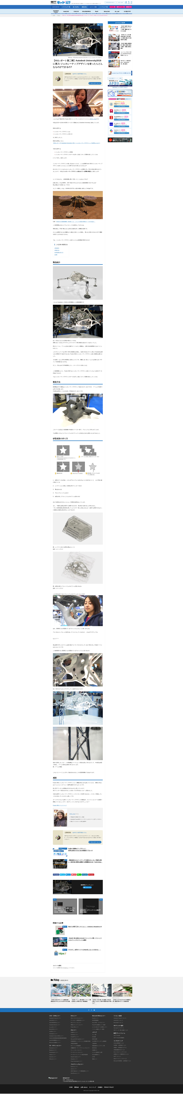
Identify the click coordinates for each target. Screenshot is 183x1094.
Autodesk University (78, 57)
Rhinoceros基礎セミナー (54, 1042)
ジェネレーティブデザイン (97, 57)
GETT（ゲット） (117, 1056)
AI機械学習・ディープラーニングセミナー (80, 1047)
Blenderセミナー (53, 1050)
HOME (54, 15)
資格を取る (84, 7)
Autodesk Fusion (56, 11)
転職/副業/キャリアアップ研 (98, 1045)
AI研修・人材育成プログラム (120, 1047)
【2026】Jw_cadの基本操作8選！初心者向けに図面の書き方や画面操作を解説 (126, 37)
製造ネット (94, 1059)
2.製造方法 (56, 250)
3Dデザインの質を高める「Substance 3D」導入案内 (126, 62)
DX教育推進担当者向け (110, 2)
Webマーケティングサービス (120, 1058)
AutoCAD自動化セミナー (54, 1040)
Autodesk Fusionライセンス (120, 1018)
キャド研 (94, 1034)
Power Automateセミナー (76, 1061)
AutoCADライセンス (118, 1020)
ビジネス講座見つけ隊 (97, 1052)
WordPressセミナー (75, 1073)
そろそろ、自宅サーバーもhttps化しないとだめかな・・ (84, 949)
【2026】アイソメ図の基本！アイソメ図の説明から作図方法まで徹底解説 (81, 1000)
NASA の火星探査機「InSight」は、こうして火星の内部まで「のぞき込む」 (75, 221)
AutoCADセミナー (53, 1020)
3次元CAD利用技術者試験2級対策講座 (58, 1038)
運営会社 (76, 1087)
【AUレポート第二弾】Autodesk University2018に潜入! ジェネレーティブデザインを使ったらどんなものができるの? (84, 15)
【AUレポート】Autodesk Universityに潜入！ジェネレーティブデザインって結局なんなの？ (76, 143)
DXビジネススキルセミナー (77, 1018)
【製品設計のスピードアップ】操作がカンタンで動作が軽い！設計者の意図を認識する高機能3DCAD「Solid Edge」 (85, 861)
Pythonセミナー (74, 1066)
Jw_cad (117, 11)
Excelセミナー (95, 1018)
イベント (89, 57)
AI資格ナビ (94, 1050)
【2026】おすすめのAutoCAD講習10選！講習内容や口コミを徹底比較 (122, 1000)
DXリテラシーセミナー (76, 1022)
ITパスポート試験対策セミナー (78, 1020)
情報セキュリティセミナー (77, 1024)
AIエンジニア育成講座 (76, 1045)
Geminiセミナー (74, 1034)
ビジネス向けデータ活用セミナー (99, 1027)
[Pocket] (73, 875)
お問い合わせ (84, 1087)
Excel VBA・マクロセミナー (98, 1022)
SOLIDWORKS (86, 11)
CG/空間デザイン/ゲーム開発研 (99, 1041)
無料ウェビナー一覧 (121, 6)
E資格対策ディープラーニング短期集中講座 (80, 1041)
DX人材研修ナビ (96, 1054)
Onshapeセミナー (53, 1033)
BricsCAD (107, 11)
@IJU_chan (93, 119)
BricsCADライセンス (118, 1022)
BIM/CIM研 (94, 1039)
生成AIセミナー (74, 1032)
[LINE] (79, 875)
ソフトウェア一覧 (66, 7)
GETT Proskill (117, 1035)
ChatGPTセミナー (75, 1036)
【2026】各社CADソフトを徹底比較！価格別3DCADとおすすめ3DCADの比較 (60, 1000)
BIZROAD (94, 1047)
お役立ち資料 (120, 2)
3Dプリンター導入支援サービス (121, 1030)
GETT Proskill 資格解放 (119, 1037)
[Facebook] (56, 875)
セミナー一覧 (112, 6)
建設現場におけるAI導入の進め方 (120, 87)
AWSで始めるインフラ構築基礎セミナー (80, 1071)
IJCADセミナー (52, 1031)
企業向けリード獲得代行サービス (121, 1054)
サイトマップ (92, 1087)
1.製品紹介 (56, 248)
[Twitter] (62, 875)
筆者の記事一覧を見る (96, 83)
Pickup (58, 15)
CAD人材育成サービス (119, 1043)
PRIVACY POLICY (109, 1087)
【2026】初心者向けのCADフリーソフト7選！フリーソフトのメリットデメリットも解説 (85, 939)
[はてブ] (68, 875)
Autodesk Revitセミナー (54, 1024)
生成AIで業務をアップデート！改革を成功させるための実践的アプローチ (80, 849)
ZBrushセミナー (53, 1059)
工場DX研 (94, 1043)
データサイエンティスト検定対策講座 (79, 1054)
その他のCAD (127, 11)
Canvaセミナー (52, 1056)
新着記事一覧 (128, 6)
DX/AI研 (94, 1036)
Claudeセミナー (74, 1059)
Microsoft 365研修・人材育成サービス (122, 1060)
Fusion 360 (85, 57)
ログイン (66, 967)
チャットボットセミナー (76, 1050)
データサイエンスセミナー (77, 1052)
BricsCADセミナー (53, 1029)
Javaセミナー (74, 1068)
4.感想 (55, 254)
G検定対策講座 (74, 1043)
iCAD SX (76, 11)
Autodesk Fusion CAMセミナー (56, 1035)
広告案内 (100, 1087)
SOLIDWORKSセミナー (54, 1022)
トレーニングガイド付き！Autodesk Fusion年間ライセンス (126, 53)
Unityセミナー (52, 1054)
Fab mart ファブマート (119, 1027)
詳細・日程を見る (122, 106)
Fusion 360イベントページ (60, 805)
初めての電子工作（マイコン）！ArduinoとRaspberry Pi (85, 926)
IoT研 (93, 1056)
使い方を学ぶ (76, 7)
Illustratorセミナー (53, 1047)
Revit (96, 11)
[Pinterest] (91, 875)
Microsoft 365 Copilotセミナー (77, 1039)
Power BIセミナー (75, 1027)
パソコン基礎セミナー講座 (98, 1029)
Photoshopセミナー (53, 1052)
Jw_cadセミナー (53, 1027)
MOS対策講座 (95, 1020)
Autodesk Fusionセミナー (55, 1018)
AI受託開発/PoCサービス (119, 1049)
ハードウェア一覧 (104, 7)
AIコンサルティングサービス (120, 1052)
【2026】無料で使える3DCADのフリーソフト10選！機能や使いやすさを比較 (126, 29)
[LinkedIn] (85, 875)
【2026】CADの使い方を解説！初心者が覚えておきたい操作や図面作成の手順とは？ (101, 1001)
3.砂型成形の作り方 (58, 252)
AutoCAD (66, 11)
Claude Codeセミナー (76, 1056)
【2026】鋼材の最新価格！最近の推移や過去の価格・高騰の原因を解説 (126, 46)
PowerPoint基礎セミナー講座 (98, 1024)
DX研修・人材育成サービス (120, 1045)
